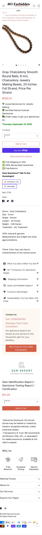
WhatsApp (11, 186)
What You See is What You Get (21, 263)
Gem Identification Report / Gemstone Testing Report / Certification (18, 385)
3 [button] (21, 65)
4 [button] (23, 65)
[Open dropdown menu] (39, 479)
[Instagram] (5, 508)
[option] (21, 43)
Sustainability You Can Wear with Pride (20, 299)
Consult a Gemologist (17, 292)
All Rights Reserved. (8, 516)
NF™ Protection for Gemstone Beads (19, 271)
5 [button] (25, 65)
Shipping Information (18, 279)
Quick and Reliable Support (20, 285)
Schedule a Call (12, 182)
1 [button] (16, 65)
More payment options (21, 156)
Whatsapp (10, 323)
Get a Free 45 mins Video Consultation (21, 348)
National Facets (13, 514)
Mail (19, 323)
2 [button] (18, 65)
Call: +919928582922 (16, 319)
